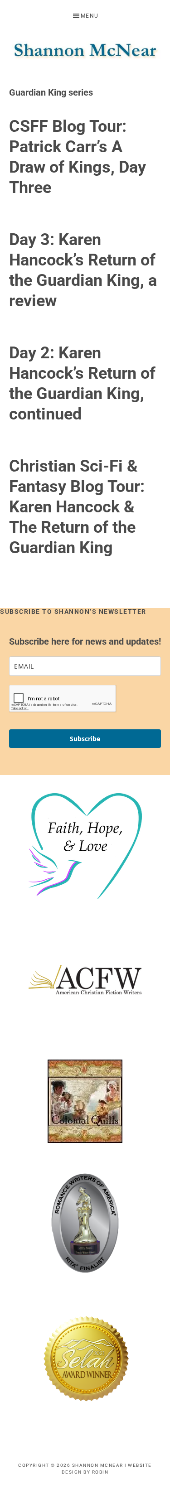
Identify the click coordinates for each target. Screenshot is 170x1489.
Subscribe (85, 738)
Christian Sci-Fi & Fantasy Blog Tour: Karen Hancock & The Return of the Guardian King (77, 507)
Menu (90, 16)
